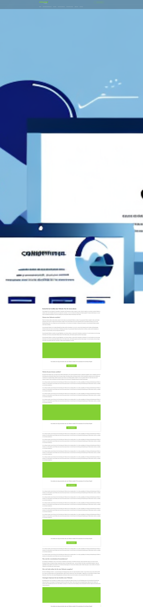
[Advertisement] (72, 350)
